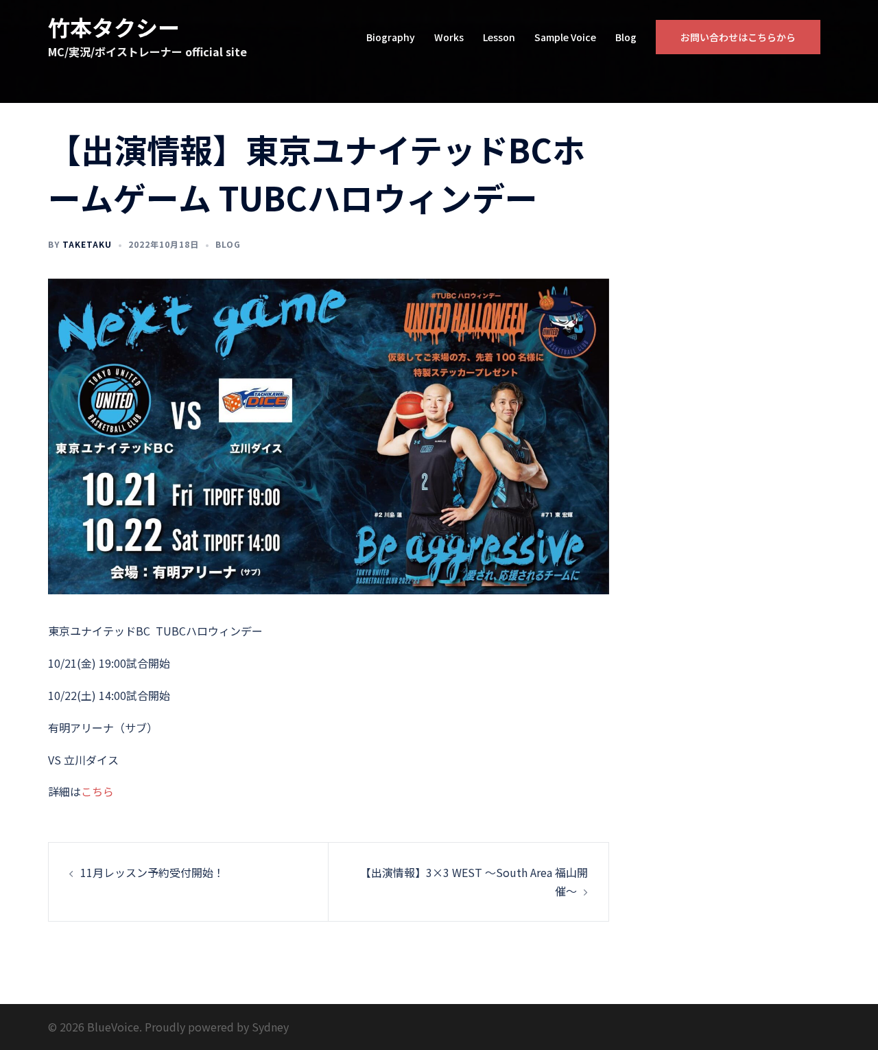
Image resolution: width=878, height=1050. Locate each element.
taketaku (87, 244)
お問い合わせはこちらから (738, 37)
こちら (97, 791)
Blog (626, 37)
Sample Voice (565, 37)
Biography (390, 37)
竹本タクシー (114, 27)
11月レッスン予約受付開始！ (152, 872)
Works (449, 37)
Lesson (499, 37)
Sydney (270, 1026)
